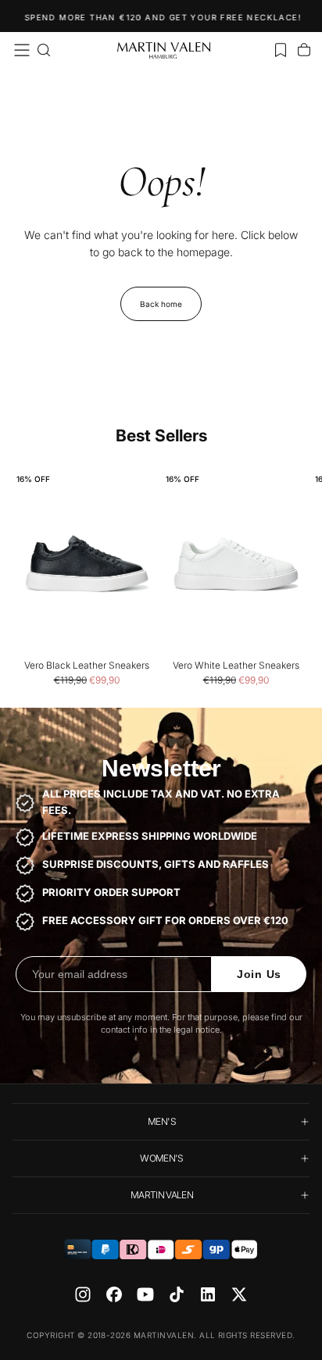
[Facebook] (114, 1294)
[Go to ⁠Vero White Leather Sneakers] (235, 564)
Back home (161, 304)
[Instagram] (82, 1294)
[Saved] (280, 50)
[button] (22, 50)
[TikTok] (176, 1294)
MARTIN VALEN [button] (162, 1195)
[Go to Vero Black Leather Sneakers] (86, 564)
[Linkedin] (208, 1294)
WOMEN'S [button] (162, 1158)
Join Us (259, 974)
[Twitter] (239, 1294)
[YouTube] (145, 1294)
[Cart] (304, 50)
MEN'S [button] (162, 1121)
